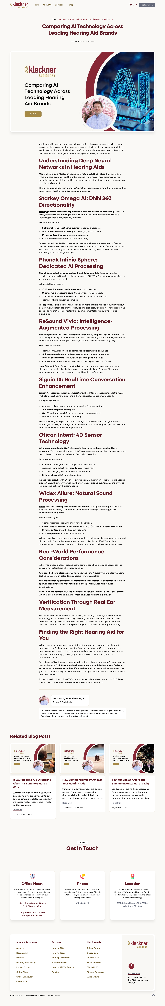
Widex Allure (93, 977)
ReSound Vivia (94, 963)
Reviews (20, 958)
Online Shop (22, 972)
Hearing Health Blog (25, 963)
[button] (60, 5)
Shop (71, 5)
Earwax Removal (59, 963)
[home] (19, 5)
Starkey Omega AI (95, 972)
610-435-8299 (69, 679)
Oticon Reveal (93, 948)
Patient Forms (23, 967)
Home (36, 5)
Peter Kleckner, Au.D (77, 698)
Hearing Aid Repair (60, 958)
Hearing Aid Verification (63, 967)
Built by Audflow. (54, 995)
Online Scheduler (24, 977)
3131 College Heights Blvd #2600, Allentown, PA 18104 (132, 904)
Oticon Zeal (92, 953)
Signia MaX (92, 967)
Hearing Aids (22, 953)
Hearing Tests (58, 953)
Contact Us (21, 982)
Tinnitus (55, 972)
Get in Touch (147, 5)
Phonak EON (93, 958)
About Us (47, 5)
